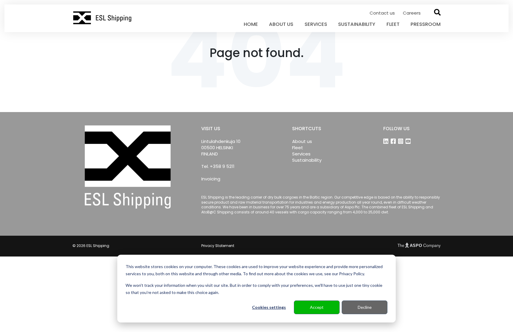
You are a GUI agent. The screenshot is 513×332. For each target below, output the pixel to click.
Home (251, 24)
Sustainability (356, 24)
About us (281, 24)
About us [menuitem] (302, 141)
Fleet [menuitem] (297, 147)
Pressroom (426, 24)
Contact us (383, 13)
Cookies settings (269, 307)
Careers (412, 13)
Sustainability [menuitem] (307, 160)
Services (316, 24)
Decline (365, 307)
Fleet (393, 24)
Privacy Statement (217, 245)
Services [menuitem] (301, 154)
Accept (317, 307)
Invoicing (210, 179)
